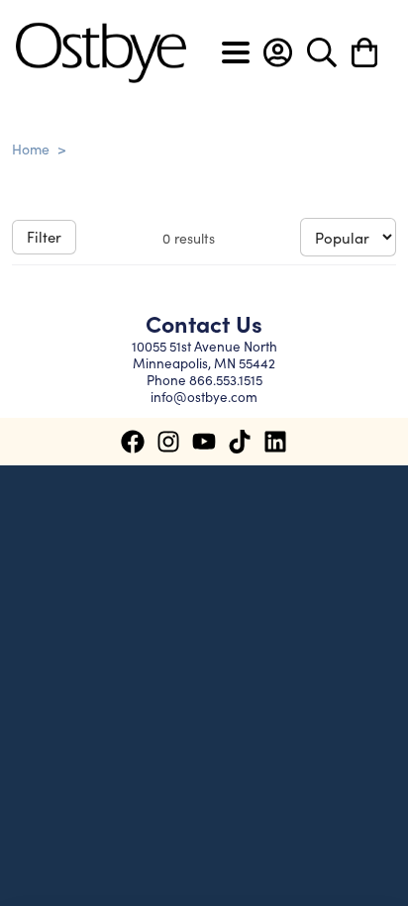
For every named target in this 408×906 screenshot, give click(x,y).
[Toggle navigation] (236, 52)
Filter (44, 236)
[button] (277, 52)
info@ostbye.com (204, 396)
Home (31, 148)
